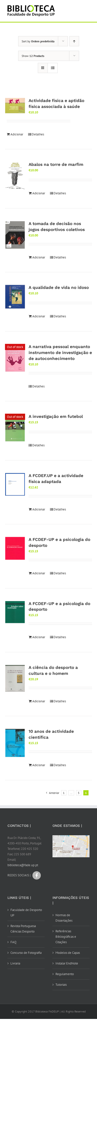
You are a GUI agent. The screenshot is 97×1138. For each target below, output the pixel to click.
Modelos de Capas (67, 953)
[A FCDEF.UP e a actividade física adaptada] (15, 484)
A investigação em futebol (56, 416)
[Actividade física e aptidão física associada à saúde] (15, 105)
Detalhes (38, 134)
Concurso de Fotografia (26, 953)
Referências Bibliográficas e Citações (65, 936)
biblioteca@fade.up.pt (22, 865)
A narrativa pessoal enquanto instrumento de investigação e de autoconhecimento (60, 352)
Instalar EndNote (66, 963)
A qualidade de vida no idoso (59, 287)
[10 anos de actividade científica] (15, 743)
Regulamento (64, 974)
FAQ (13, 942)
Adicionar (16, 134)
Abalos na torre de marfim (56, 164)
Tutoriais (61, 985)
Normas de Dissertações (63, 918)
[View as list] (52, 68)
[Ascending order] (74, 41)
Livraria (15, 963)
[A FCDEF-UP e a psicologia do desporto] (15, 548)
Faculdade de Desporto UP (26, 912)
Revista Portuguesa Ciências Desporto (23, 929)
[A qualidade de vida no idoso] (15, 297)
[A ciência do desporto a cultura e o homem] (15, 678)
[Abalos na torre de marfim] (15, 176)
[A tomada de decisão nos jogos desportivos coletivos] (15, 235)
